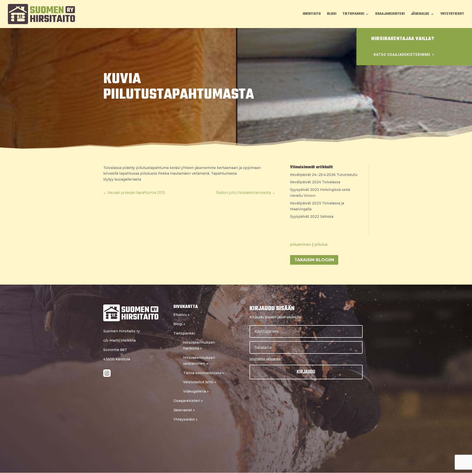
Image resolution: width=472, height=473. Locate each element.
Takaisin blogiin (314, 259)
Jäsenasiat (184, 410)
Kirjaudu (306, 372)
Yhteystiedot (452, 14)
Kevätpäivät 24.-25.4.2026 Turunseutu (323, 174)
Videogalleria (196, 391)
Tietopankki (353, 14)
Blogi (331, 14)
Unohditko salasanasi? (266, 359)
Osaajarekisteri (390, 14)
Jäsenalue (420, 14)
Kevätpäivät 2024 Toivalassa (315, 182)
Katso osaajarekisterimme (402, 55)
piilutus (321, 244)
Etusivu (181, 314)
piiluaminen (300, 244)
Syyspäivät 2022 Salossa (311, 216)
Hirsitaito (312, 14)
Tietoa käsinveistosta (203, 373)
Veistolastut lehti (199, 382)
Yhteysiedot (185, 419)
